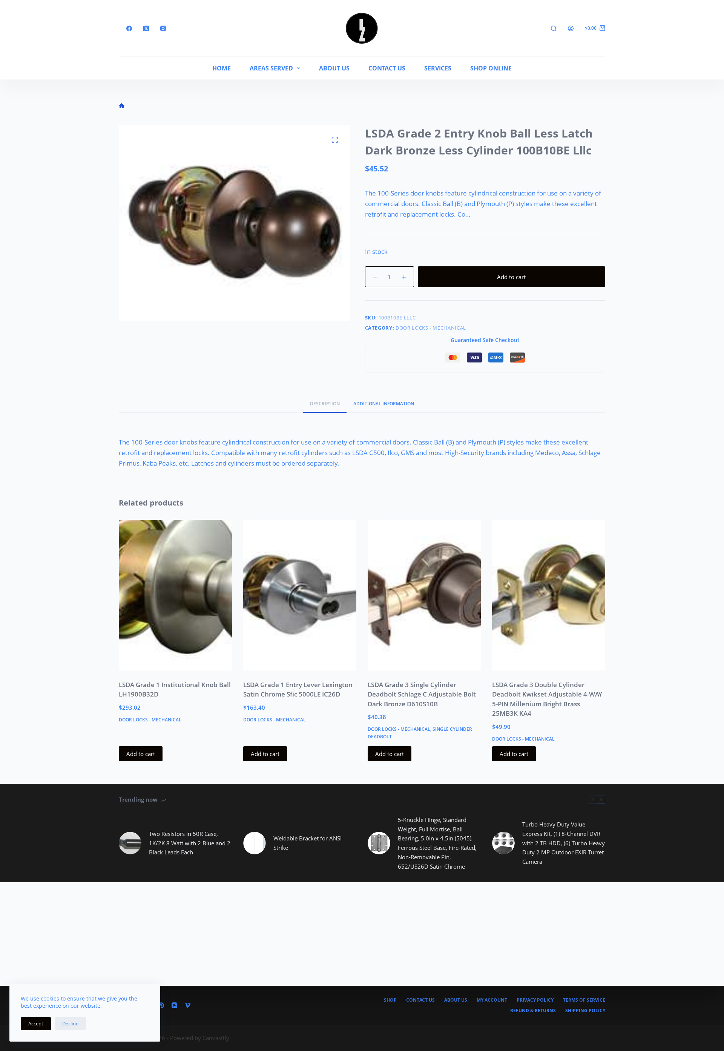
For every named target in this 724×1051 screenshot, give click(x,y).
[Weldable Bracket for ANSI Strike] (254, 843)
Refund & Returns (533, 1011)
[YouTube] (174, 1005)
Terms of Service (584, 1000)
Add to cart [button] (140, 754)
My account (492, 1000)
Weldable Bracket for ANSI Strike (307, 842)
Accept (35, 1023)
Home (221, 68)
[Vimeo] (187, 1005)
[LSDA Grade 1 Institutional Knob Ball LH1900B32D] (175, 595)
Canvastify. (216, 1038)
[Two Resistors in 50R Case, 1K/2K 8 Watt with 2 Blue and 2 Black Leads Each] (130, 843)
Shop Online (491, 68)
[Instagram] (163, 28)
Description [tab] (325, 403)
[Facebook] (129, 28)
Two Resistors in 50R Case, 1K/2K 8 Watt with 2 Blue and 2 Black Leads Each (189, 843)
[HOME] (121, 106)
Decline (70, 1023)
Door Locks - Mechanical (431, 327)
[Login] (571, 28)
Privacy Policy (535, 1000)
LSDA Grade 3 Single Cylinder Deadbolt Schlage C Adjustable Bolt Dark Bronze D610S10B (422, 694)
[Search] (554, 28)
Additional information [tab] (383, 403)
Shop (390, 1000)
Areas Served (271, 68)
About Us (334, 68)
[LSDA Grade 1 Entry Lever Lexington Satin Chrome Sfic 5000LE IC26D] (299, 595)
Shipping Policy (585, 1011)
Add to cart (511, 277)
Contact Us (386, 68)
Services (437, 68)
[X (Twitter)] (146, 28)
